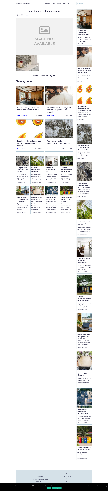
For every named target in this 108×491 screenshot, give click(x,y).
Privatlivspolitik (56, 488)
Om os (53, 3)
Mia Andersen (51, 115)
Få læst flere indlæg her (44, 75)
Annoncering (46, 3)
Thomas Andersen (22, 149)
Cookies (59, 3)
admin (27, 15)
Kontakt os (66, 3)
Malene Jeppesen (22, 115)
